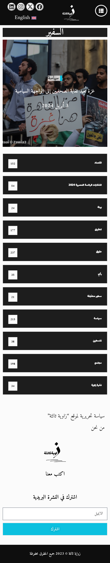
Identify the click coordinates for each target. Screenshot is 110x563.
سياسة (53, 78)
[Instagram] (21, 7)
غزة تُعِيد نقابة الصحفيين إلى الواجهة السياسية (55, 91)
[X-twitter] (30, 7)
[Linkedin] (11, 7)
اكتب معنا (55, 474)
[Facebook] (40, 7)
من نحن (98, 427)
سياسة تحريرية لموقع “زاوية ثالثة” (76, 416)
